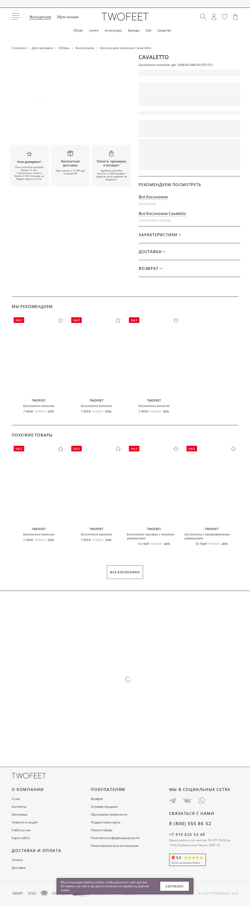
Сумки (94, 30)
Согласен (174, 886)
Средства (164, 30)
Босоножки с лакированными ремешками (207, 536)
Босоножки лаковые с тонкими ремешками (150, 536)
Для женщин (42, 48)
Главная (19, 48)
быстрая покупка (162, 163)
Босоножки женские (38, 406)
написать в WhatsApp (214, 163)
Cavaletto (154, 56)
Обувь (78, 30)
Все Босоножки (125, 572)
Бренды (134, 30)
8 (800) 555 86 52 (190, 823)
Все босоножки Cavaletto (162, 213)
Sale (148, 30)
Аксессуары (113, 30)
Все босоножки (153, 197)
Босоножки (84, 48)
